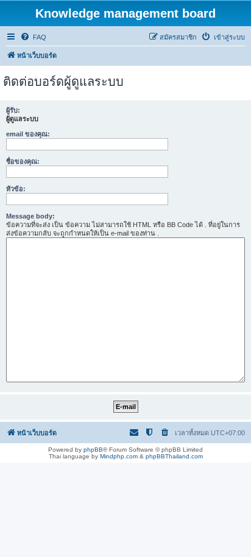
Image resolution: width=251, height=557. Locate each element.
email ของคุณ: (28, 134)
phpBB (93, 449)
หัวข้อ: (16, 188)
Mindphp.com (119, 456)
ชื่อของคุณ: (23, 161)
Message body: (30, 216)
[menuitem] (33, 37)
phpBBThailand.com (174, 456)
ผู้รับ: (13, 110)
